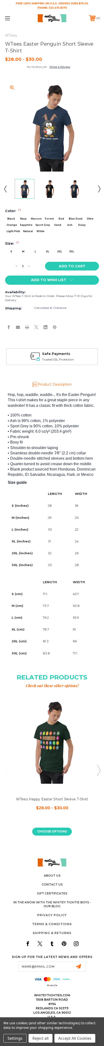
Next (99, 188)
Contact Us (52, 884)
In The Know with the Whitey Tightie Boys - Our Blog (52, 904)
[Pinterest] (54, 327)
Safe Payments (56, 354)
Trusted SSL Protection (58, 359)
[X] (36, 327)
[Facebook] (8, 327)
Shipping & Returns (52, 933)
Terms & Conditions (52, 924)
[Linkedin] (45, 327)
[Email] (18, 327)
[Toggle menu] (14, 18)
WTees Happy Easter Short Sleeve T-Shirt (52, 799)
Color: (13, 211)
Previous (5, 188)
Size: (12, 243)
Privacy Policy (52, 915)
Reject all (40, 1038)
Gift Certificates (52, 893)
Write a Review (59, 67)
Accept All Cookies (74, 1038)
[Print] (27, 327)
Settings (14, 1038)
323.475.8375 (58, 7)
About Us (52, 875)
